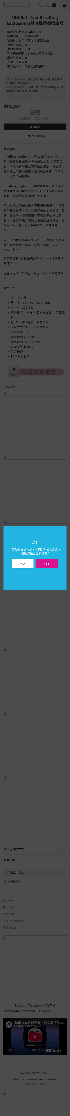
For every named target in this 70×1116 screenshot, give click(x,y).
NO (23, 563)
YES (46, 563)
